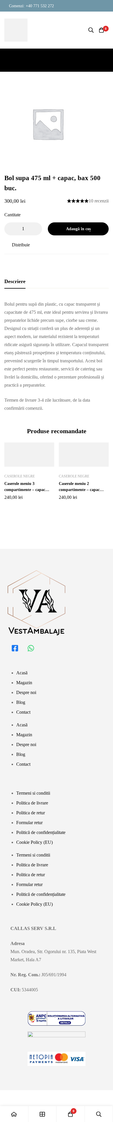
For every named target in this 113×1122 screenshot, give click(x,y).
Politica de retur (30, 812)
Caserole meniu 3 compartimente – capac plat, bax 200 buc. (24, 489)
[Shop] (42, 1114)
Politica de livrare (32, 802)
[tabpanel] (56, 356)
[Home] (14, 1114)
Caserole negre (19, 476)
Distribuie (21, 244)
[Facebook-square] (15, 648)
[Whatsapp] (30, 648)
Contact (23, 712)
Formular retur (29, 822)
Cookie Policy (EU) (34, 842)
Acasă (22, 672)
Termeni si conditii (33, 793)
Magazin (24, 682)
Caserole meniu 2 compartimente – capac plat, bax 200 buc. (79, 489)
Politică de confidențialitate (40, 832)
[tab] (14, 281)
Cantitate (12, 214)
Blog (20, 702)
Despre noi (26, 692)
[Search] (91, 30)
